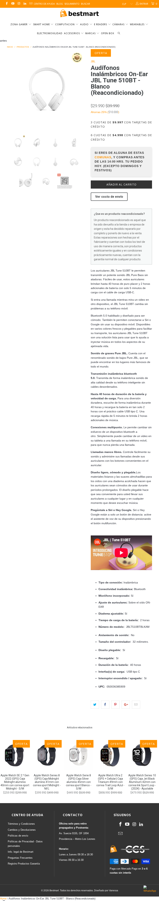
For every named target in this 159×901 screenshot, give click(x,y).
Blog (59, 3)
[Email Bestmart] (30, 4)
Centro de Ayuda (44, 3)
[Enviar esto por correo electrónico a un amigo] (136, 705)
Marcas (90, 33)
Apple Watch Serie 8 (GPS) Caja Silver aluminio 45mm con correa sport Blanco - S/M (78, 755)
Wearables (137, 24)
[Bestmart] (79, 14)
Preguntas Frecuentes (20, 857)
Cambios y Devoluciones (22, 829)
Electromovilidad (49, 33)
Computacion (65, 24)
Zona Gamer (19, 24)
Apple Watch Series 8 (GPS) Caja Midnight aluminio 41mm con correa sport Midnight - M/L (47, 755)
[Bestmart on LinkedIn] (24, 4)
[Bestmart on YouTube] (12, 4)
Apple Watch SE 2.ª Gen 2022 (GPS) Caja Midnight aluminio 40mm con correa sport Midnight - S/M (15, 755)
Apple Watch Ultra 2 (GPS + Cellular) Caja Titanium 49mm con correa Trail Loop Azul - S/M (110, 755)
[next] (82, 89)
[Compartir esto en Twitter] (95, 705)
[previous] (11, 89)
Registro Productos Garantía (24, 863)
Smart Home (42, 24)
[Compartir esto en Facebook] (105, 705)
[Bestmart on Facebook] (6, 4)
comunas (103, 157)
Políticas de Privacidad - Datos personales (25, 843)
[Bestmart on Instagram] (18, 4)
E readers (101, 24)
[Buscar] (118, 33)
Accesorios (72, 33)
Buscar (85, 3)
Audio (84, 24)
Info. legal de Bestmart (20, 851)
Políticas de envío (18, 835)
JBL (93, 61)
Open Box (107, 33)
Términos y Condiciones (21, 823)
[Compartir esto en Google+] (126, 705)
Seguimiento (72, 3)
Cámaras (118, 24)
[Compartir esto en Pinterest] (115, 705)
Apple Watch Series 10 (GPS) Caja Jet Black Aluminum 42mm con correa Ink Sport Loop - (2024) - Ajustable (142, 755)
